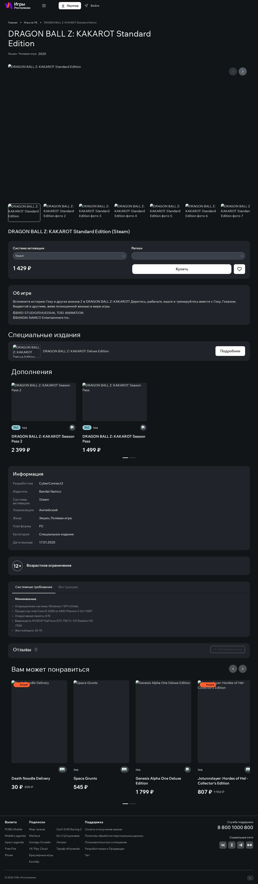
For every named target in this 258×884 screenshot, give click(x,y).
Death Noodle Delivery (30, 778)
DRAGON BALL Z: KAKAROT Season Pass (113, 439)
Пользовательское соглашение (106, 842)
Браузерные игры (41, 855)
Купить (182, 269)
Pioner (9, 855)
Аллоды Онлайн (40, 842)
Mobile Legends (15, 836)
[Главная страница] (17, 5)
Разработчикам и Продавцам (104, 848)
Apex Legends (14, 842)
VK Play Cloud (38, 848)
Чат (87, 855)
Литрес (61, 842)
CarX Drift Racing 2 (69, 829)
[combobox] (70, 255)
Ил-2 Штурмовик (68, 836)
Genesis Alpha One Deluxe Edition (158, 780)
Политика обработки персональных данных (114, 836)
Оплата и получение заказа (103, 829)
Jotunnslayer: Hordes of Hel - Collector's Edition (223, 780)
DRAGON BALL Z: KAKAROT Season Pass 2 (42, 439)
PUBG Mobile (13, 829)
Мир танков (37, 829)
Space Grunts (85, 778)
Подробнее (230, 351)
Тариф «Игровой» (68, 848)
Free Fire (10, 848)
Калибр (34, 861)
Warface (34, 836)
